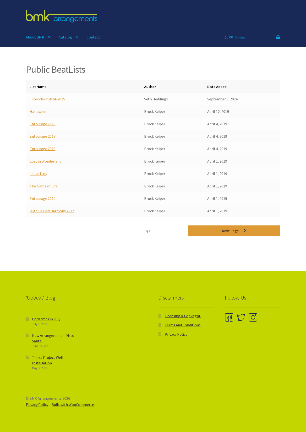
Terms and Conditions (183, 325)
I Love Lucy (38, 173)
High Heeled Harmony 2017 (52, 210)
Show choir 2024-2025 (47, 99)
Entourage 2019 (42, 198)
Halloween (38, 111)
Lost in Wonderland (45, 161)
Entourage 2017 (42, 136)
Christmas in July (46, 319)
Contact (93, 37)
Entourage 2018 (42, 148)
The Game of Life (44, 186)
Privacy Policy (176, 334)
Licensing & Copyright (183, 315)
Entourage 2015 (42, 123)
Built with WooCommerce (73, 404)
